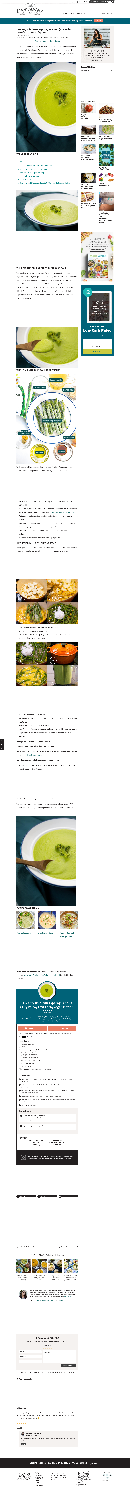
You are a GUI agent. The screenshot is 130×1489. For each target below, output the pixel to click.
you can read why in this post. (63, 512)
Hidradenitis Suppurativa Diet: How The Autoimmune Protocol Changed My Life (105, 218)
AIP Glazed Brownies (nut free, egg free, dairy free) (88, 139)
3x (31, 1036)
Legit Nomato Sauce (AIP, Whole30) (86, 117)
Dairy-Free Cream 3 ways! (32, 755)
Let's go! (98, 21)
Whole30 (27, 27)
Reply (19, 1427)
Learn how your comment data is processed (60, 1373)
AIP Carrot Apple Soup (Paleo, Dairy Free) (39, 1278)
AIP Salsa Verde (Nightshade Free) (105, 138)
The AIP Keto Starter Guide (104, 169)
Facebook (36, 975)
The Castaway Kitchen (30, 8)
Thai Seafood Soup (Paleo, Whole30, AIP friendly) (23, 1278)
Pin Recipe (63, 1028)
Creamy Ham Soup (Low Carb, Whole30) (55, 1278)
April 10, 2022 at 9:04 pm (23, 1410)
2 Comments (46, 37)
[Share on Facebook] (2, 744)
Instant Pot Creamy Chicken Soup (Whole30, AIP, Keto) (71, 1278)
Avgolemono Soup (45, 933)
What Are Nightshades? (104, 184)
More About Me (97, 60)
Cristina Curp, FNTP (34, 1017)
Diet (22, 27)
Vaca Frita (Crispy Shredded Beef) (105, 121)
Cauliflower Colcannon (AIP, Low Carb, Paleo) (87, 157)
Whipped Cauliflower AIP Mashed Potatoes (87, 187)
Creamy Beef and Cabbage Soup (67, 935)
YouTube (44, 975)
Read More (53, 1479)
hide (21, 162)
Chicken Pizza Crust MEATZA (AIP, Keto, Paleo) (88, 206)
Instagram (28, 975)
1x (23, 1036)
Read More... (68, 1297)
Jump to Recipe (41, 41)
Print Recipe (55, 41)
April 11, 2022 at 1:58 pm (32, 1435)
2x (27, 1036)
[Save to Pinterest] (2, 741)
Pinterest (56, 975)
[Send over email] (2, 748)
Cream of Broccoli (23, 933)
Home (18, 27)
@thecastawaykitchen (43, 1158)
